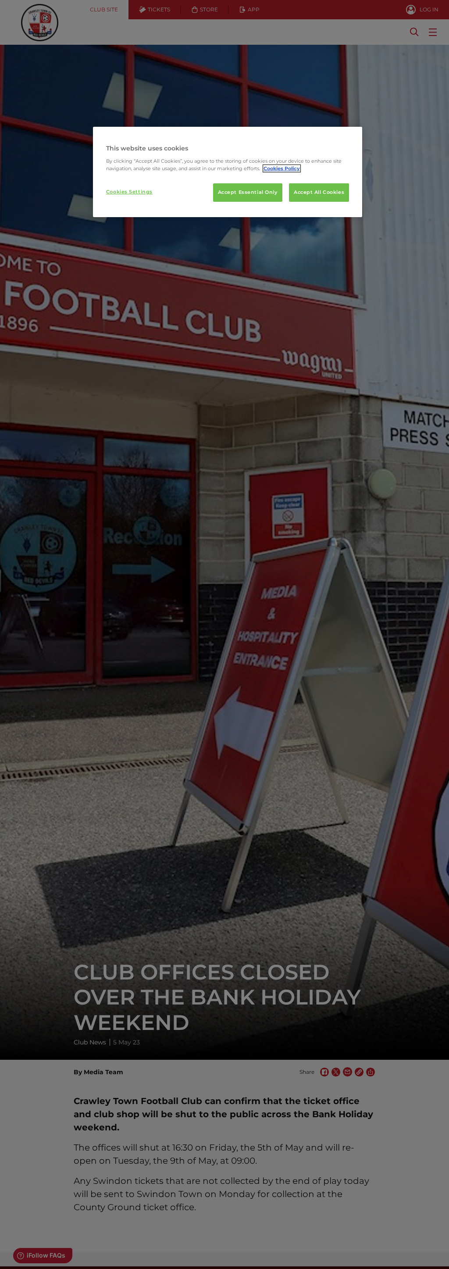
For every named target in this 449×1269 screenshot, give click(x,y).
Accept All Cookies (319, 192)
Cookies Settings (129, 192)
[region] (227, 172)
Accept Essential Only (248, 192)
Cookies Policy (282, 168)
